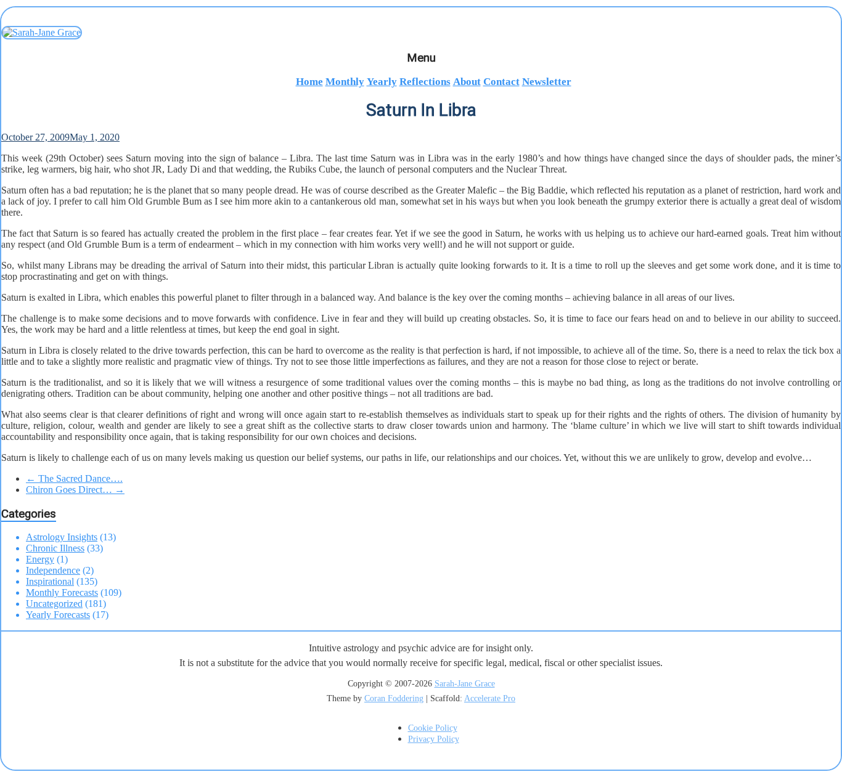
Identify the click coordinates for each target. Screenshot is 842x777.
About (467, 81)
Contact (501, 81)
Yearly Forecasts (58, 614)
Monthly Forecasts (62, 592)
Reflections (425, 81)
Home (309, 81)
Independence (53, 570)
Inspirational (50, 581)
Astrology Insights (61, 537)
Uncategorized (54, 603)
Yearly (382, 81)
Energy (40, 559)
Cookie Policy (432, 728)
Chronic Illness (55, 548)
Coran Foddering (393, 698)
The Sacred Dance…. (74, 478)
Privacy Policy (433, 739)
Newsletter (546, 81)
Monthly (344, 81)
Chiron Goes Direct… (75, 489)
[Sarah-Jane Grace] (421, 32)
